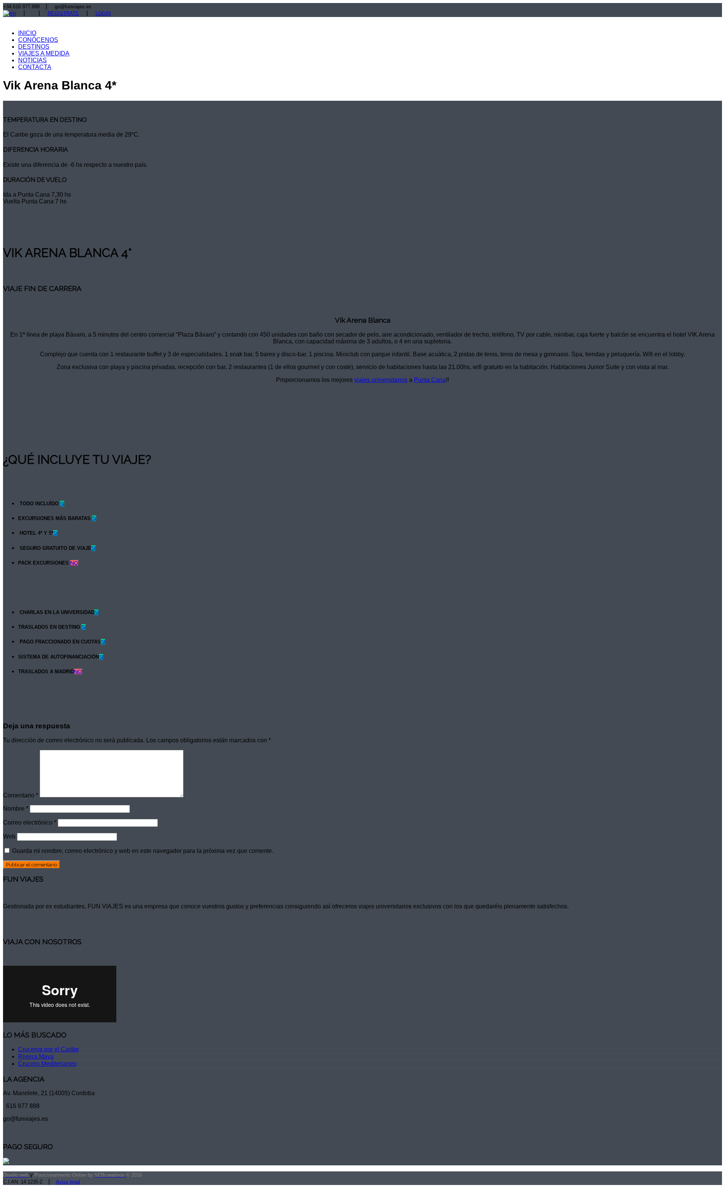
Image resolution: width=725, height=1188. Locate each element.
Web (9, 836)
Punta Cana (430, 380)
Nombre (15, 808)
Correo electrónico (29, 822)
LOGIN (103, 13)
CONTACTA (34, 67)
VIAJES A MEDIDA (43, 53)
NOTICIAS (32, 60)
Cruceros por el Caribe (48, 1049)
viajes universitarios (380, 380)
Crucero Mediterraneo (47, 1063)
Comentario (20, 795)
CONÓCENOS (38, 40)
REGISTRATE (63, 13)
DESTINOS (33, 46)
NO (74, 563)
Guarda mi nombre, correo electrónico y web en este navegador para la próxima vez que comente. (142, 851)
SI (62, 503)
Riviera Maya (36, 1056)
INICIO (27, 33)
